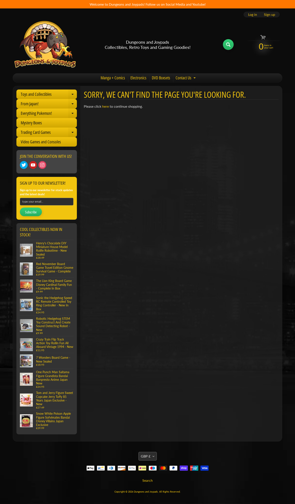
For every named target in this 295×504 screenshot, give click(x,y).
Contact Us (186, 78)
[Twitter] (24, 165)
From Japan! (49, 105)
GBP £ (146, 456)
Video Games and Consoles (41, 142)
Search (147, 480)
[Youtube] (33, 165)
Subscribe (31, 212)
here (105, 106)
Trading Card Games (49, 133)
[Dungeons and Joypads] (45, 44)
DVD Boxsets (161, 78)
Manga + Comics (113, 78)
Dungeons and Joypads (146, 491)
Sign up (269, 14)
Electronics (138, 78)
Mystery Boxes (31, 123)
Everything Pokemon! (49, 114)
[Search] (228, 44)
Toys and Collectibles (49, 95)
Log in (252, 14)
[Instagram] (42, 165)
